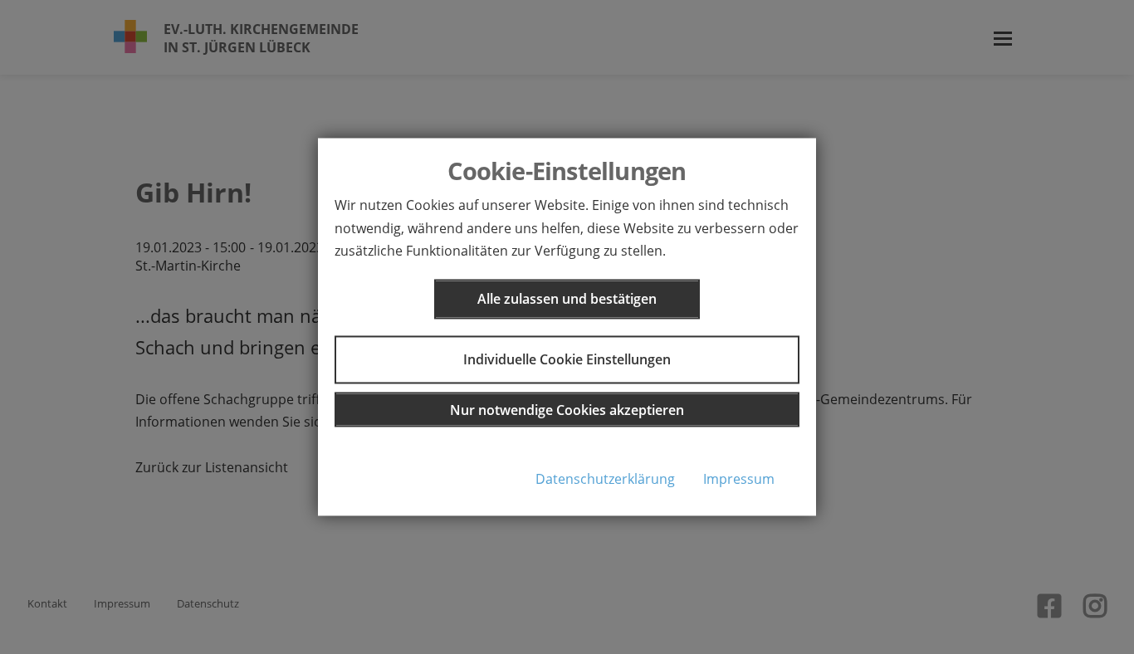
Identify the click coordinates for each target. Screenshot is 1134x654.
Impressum (739, 479)
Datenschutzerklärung (605, 479)
